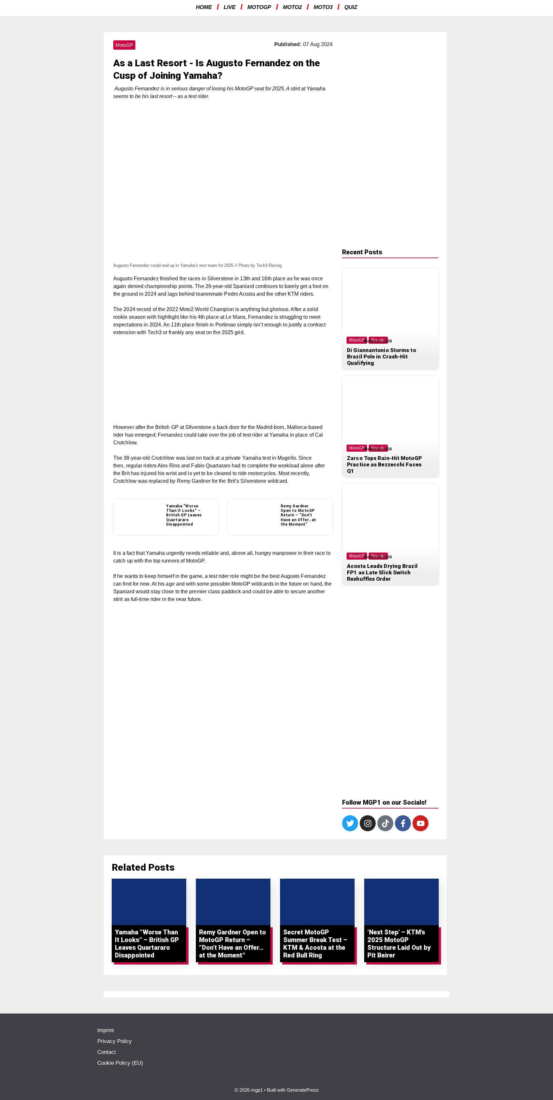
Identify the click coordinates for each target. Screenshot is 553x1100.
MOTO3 (323, 7)
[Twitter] (350, 823)
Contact (106, 1052)
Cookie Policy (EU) (120, 1063)
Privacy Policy (114, 1041)
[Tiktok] (385, 823)
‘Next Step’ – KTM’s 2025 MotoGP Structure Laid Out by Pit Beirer (399, 943)
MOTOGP (259, 7)
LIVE (230, 7)
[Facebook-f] (403, 823)
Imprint (105, 1030)
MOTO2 (292, 7)
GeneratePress (303, 1090)
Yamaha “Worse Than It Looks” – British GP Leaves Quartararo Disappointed (184, 515)
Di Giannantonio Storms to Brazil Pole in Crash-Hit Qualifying (381, 356)
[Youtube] (421, 823)
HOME (204, 7)
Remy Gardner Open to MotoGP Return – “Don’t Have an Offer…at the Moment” (298, 515)
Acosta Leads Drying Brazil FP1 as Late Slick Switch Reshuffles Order (382, 572)
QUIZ (350, 7)
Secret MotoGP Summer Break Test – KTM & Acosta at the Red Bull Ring (315, 943)
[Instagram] (368, 823)
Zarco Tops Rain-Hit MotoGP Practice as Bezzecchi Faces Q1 (384, 464)
